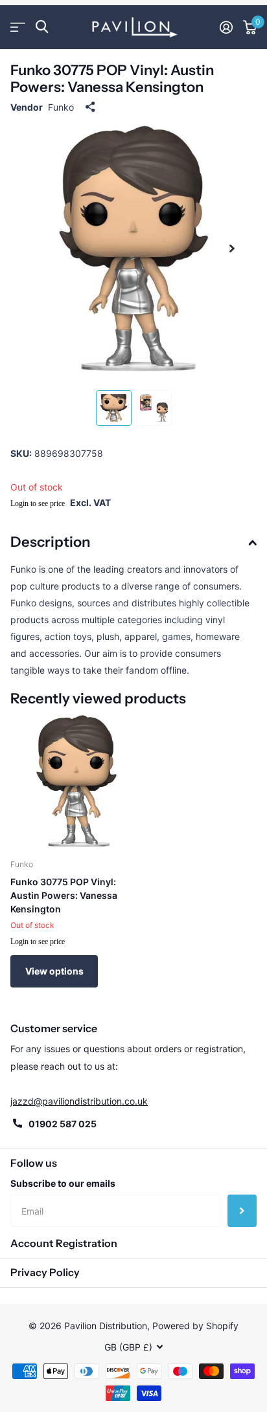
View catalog (17, 26)
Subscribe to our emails (62, 1183)
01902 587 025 (63, 1123)
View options (54, 970)
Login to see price (37, 503)
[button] (232, 248)
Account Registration (63, 1243)
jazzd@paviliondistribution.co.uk (79, 1101)
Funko (61, 107)
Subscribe (242, 1211)
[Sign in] (226, 27)
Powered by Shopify (195, 1325)
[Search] (42, 26)
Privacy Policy (45, 1272)
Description (50, 542)
